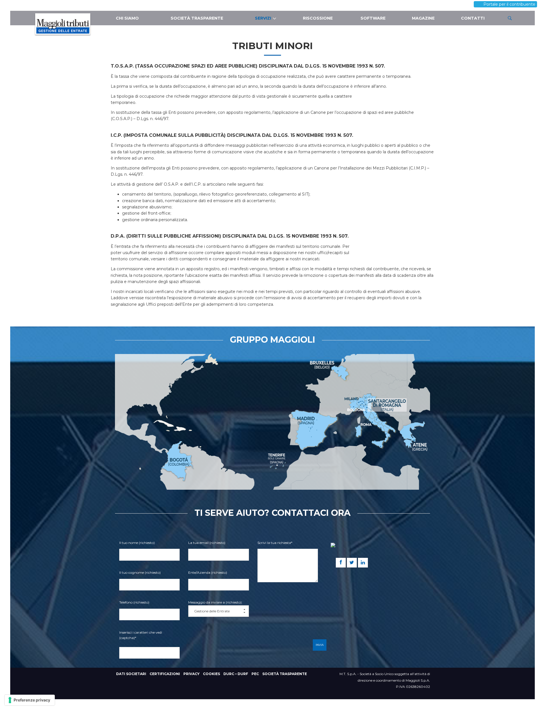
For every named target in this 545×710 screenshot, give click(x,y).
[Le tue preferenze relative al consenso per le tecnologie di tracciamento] (30, 700)
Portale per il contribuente (516, 3)
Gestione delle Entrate (212, 611)
